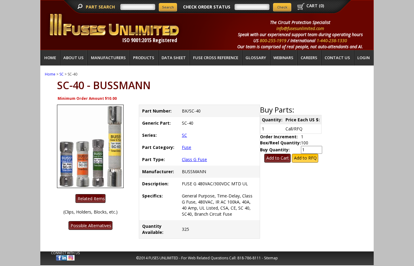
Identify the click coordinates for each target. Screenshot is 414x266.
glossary (255, 57)
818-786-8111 (249, 258)
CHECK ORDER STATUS (206, 7)
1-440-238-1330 (332, 40)
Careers (309, 57)
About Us (73, 57)
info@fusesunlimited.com (300, 28)
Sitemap (271, 258)
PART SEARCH (101, 7)
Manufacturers (108, 57)
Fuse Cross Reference (215, 57)
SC (61, 74)
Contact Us (337, 57)
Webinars (283, 57)
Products (143, 57)
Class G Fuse (194, 159)
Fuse (186, 147)
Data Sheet (174, 57)
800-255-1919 (273, 40)
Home (50, 57)
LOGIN (363, 57)
